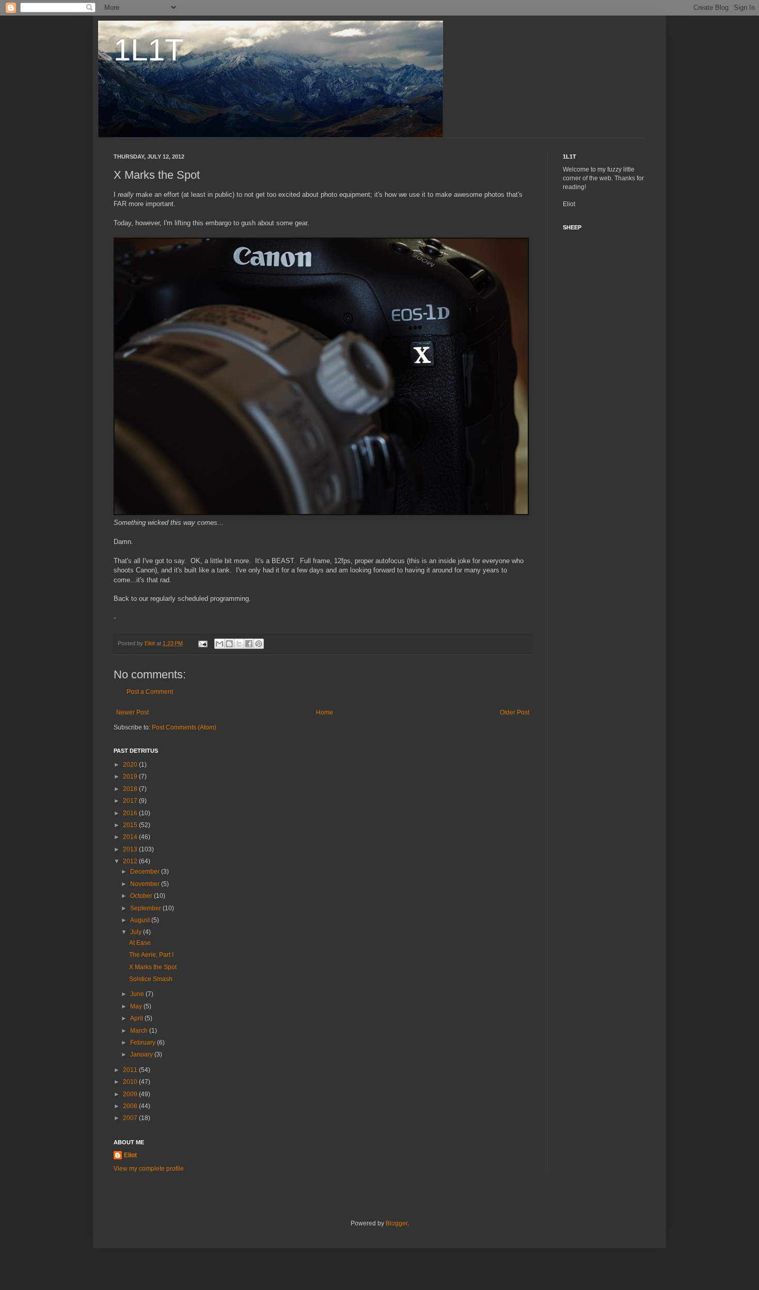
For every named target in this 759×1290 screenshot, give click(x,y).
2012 (131, 861)
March (139, 1030)
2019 (131, 776)
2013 (131, 849)
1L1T (149, 50)
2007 (131, 1118)
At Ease (140, 942)
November (145, 884)
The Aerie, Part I (151, 954)
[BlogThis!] (229, 644)
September (146, 908)
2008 (131, 1106)
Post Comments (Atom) (184, 727)
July (136, 932)
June (138, 994)
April (137, 1018)
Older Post (514, 712)
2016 (131, 813)
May (137, 1006)
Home (324, 712)
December (145, 871)
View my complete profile (149, 1168)
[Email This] (219, 644)
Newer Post (132, 712)
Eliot (130, 1155)
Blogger (396, 1223)
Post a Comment (149, 691)
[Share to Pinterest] (259, 644)
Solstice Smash (150, 979)
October (142, 895)
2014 (131, 837)
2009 (131, 1094)
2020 (131, 764)
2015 (131, 825)
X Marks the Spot (153, 967)
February (143, 1042)
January (142, 1054)
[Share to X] (239, 644)
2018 (131, 788)
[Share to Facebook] (249, 644)
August (140, 920)
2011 (131, 1070)
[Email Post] (202, 643)
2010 (131, 1081)
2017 (131, 800)
